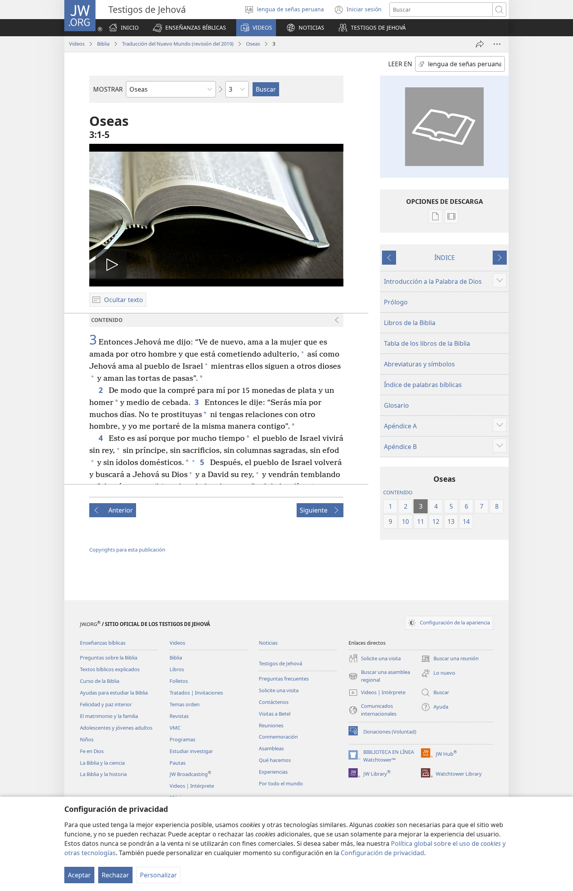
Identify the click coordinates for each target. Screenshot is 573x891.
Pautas (178, 762)
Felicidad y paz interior (106, 704)
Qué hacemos (275, 760)
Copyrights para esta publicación (127, 549)
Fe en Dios (92, 751)
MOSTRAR (108, 89)
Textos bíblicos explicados (110, 669)
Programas (182, 739)
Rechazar (115, 875)
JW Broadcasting (190, 774)
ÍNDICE (444, 257)
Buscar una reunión (450, 659)
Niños (87, 739)
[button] (189, 27)
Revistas (179, 716)
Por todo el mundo (281, 783)
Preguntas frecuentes (284, 678)
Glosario (396, 405)
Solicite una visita (279, 690)
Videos (77, 43)
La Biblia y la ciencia (102, 762)
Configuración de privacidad (382, 853)
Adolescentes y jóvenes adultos (116, 727)
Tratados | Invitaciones (196, 692)
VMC (175, 727)
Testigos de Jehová (280, 663)
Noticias (268, 642)
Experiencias (273, 771)
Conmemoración (278, 736)
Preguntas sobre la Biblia (108, 657)
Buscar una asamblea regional (379, 676)
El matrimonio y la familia (109, 716)
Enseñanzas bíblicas (103, 642)
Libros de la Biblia (409, 322)
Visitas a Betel (274, 713)
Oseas (253, 43)
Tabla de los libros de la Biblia (427, 343)
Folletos (179, 680)
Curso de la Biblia (99, 680)
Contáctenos (273, 701)
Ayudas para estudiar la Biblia (114, 692)
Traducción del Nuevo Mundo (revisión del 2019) (177, 43)
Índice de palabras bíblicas (423, 384)
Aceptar (79, 875)
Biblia (103, 43)
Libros (177, 669)
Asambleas (271, 748)
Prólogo (396, 302)
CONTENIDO (397, 492)
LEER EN (400, 64)
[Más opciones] (497, 44)
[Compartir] (480, 44)
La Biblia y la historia (103, 774)
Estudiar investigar (191, 751)
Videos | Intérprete (192, 785)
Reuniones (271, 725)
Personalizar (158, 875)
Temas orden (185, 704)
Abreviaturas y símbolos (419, 364)
